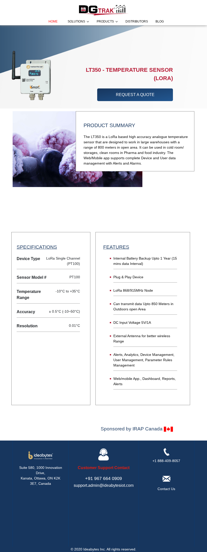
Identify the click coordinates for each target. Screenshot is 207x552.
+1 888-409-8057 (166, 461)
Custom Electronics (78, 44)
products (105, 21)
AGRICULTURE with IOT (74, 38)
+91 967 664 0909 (103, 478)
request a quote (135, 95)
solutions (76, 21)
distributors (136, 21)
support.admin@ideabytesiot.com (104, 485)
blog (160, 21)
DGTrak (86, 32)
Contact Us (166, 489)
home (53, 21)
